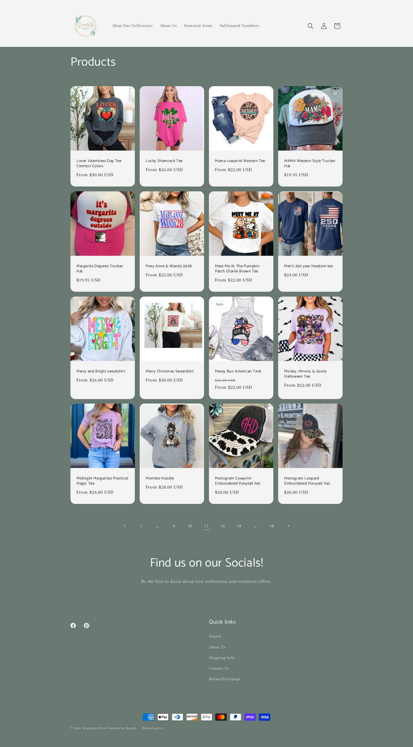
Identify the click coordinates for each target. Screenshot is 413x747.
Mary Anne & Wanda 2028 (169, 266)
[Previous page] (125, 525)
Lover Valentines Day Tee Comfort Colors (98, 164)
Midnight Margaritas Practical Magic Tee (102, 481)
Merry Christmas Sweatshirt (170, 371)
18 (272, 526)
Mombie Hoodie (160, 478)
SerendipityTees (95, 728)
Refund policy (152, 728)
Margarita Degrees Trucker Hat (99, 269)
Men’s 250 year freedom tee (308, 266)
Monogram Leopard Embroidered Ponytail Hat (307, 481)
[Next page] (288, 525)
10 (190, 526)
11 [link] (206, 525)
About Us (217, 647)
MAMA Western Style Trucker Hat (310, 164)
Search (215, 636)
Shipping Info (222, 657)
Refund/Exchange (224, 679)
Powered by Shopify (122, 728)
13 (239, 526)
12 (223, 526)
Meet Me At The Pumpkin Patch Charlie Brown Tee (237, 269)
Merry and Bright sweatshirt (100, 371)
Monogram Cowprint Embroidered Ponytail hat (237, 481)
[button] (310, 26)
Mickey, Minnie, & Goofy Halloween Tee (305, 374)
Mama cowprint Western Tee (240, 161)
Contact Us (219, 668)
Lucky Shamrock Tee (164, 161)
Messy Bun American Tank (238, 371)
